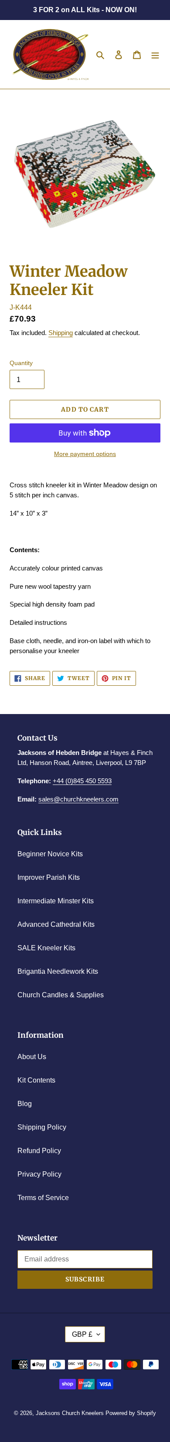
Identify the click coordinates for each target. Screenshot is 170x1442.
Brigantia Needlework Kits (57, 971)
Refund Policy (39, 1150)
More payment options (85, 453)
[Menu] (155, 54)
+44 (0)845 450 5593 (82, 781)
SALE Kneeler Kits (46, 948)
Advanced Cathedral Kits (56, 924)
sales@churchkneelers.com (78, 799)
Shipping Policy (41, 1127)
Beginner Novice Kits (50, 854)
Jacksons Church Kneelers (70, 1413)
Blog (24, 1103)
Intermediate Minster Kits (55, 901)
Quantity (21, 362)
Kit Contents (36, 1080)
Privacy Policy (39, 1174)
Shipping (60, 332)
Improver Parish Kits (48, 877)
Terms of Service (43, 1197)
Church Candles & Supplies (60, 995)
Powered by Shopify (130, 1413)
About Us (31, 1056)
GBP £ (82, 1334)
